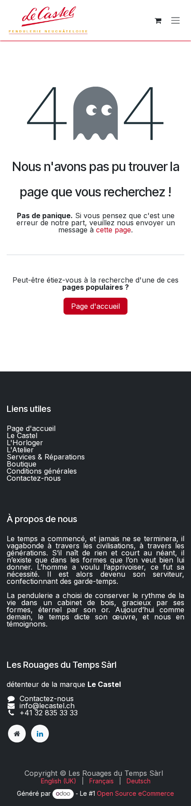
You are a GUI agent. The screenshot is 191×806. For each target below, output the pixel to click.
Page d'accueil (95, 306)
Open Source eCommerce (135, 793)
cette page (113, 229)
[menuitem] (58, 781)
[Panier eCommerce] (158, 20)
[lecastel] (17, 733)
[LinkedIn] (40, 733)
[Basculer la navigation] (175, 20)
